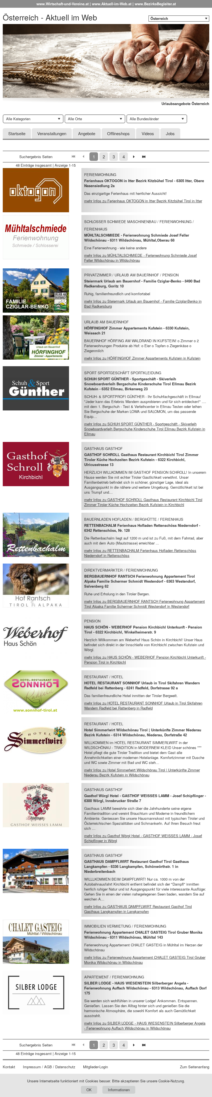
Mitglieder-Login (95, 1066)
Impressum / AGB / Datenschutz (49, 1066)
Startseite (16, 133)
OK (89, 1089)
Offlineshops (118, 133)
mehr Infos (143, 200)
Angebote (86, 133)
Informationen (119, 1089)
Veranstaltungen (51, 133)
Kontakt (9, 1066)
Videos (148, 133)
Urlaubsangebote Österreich (185, 103)
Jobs (170, 133)
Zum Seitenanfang (194, 1066)
